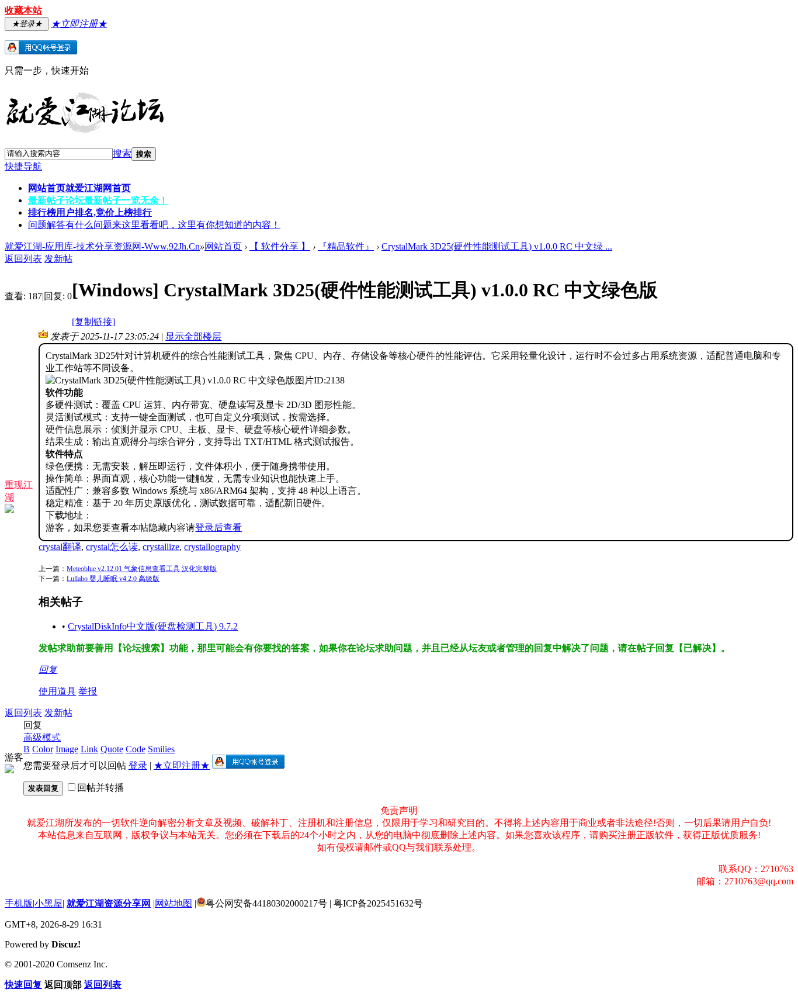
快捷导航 (23, 166)
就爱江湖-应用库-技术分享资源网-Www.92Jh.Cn (102, 246)
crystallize (161, 547)
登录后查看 (218, 527)
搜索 (122, 153)
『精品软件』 (346, 246)
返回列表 (23, 259)
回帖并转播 (100, 788)
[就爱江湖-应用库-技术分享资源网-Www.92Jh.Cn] (84, 131)
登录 (138, 765)
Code (135, 749)
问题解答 (154, 225)
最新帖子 (98, 200)
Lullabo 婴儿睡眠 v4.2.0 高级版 (113, 579)
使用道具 (57, 691)
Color (42, 749)
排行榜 (90, 212)
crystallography (212, 547)
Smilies (161, 749)
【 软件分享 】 (279, 246)
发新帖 (58, 259)
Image (66, 749)
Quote (111, 749)
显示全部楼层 (193, 336)
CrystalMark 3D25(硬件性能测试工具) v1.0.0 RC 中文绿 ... (496, 246)
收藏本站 (23, 10)
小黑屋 (48, 903)
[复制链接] (93, 322)
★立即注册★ (182, 765)
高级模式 (42, 737)
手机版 (19, 903)
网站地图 (173, 903)
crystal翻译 (60, 547)
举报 (87, 691)
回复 (48, 670)
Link (89, 749)
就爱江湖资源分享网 (109, 903)
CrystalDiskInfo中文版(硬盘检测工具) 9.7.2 (153, 626)
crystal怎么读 (112, 547)
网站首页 (79, 188)
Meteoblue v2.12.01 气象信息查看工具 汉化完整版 (142, 569)
